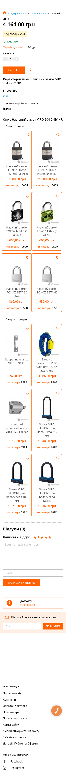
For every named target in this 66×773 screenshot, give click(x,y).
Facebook (17, 761)
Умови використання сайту (21, 731)
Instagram (17, 768)
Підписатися (53, 626)
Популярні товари (15, 718)
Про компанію (12, 693)
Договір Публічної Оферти (20, 743)
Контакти (9, 699)
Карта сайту (11, 725)
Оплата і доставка (15, 706)
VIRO (6, 96)
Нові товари (11, 712)
